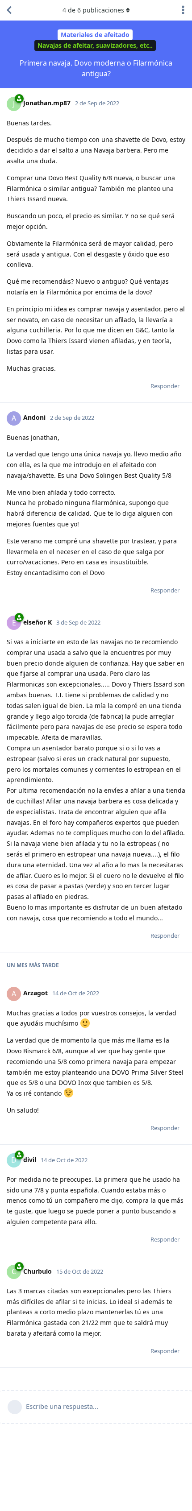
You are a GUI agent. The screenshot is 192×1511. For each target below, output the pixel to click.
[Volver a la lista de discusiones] (9, 10)
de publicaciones (93, 10)
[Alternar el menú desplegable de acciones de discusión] (183, 10)
